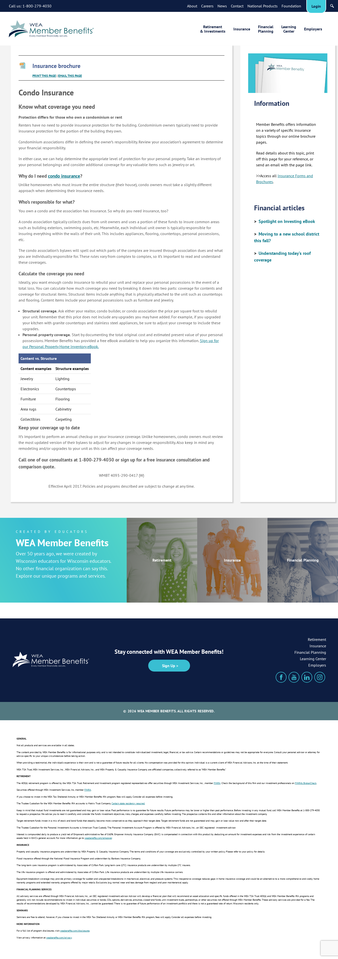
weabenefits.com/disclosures (75, 931)
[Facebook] (281, 677)
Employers (313, 29)
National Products (262, 5)
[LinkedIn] (306, 677)
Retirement (161, 560)
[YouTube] (294, 677)
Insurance (241, 29)
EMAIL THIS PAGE (70, 75)
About (192, 5)
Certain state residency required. (128, 803)
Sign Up (168, 665)
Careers (207, 5)
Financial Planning (303, 560)
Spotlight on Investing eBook (287, 221)
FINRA (217, 783)
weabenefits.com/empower (98, 838)
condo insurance (64, 176)
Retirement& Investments (212, 28)
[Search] (332, 6)
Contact (237, 5)
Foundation (291, 5)
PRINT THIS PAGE (44, 75)
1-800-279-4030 (37, 5)
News (222, 5)
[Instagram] (319, 677)
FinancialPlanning (265, 28)
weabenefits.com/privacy (59, 937)
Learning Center (313, 658)
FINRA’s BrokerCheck (305, 783)
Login (316, 6)
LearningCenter (288, 28)
